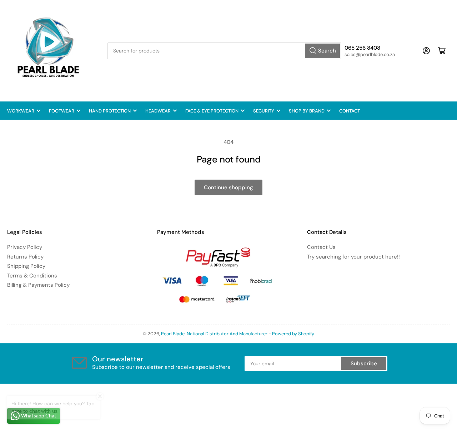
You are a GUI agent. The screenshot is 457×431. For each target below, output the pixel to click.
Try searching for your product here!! (353, 256)
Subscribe (364, 363)
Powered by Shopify (293, 334)
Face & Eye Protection (211, 111)
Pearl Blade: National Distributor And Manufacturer (214, 334)
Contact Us (321, 247)
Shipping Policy (26, 266)
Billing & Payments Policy (38, 285)
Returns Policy (25, 256)
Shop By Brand (307, 111)
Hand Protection (110, 111)
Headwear (158, 111)
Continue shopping (228, 187)
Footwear (61, 111)
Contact (349, 111)
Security (263, 111)
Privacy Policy (24, 247)
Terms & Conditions (32, 275)
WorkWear (20, 111)
